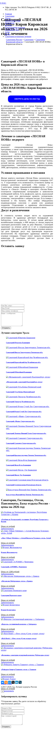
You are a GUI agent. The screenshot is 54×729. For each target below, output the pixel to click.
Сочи (7, 32)
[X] (13, 682)
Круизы (8, 25)
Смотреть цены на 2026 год (27, 99)
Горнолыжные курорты (15, 27)
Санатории (9, 16)
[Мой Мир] (9, 682)
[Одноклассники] (6, 682)
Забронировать (7, 529)
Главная (8, 14)
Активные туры (12, 30)
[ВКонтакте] (2, 682)
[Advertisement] (27, 277)
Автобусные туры (12, 21)
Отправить (6, 328)
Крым (7, 34)
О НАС (3, 3)
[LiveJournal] (20, 682)
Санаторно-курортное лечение (18, 36)
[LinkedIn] (16, 682)
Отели (7, 18)
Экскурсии (9, 23)
